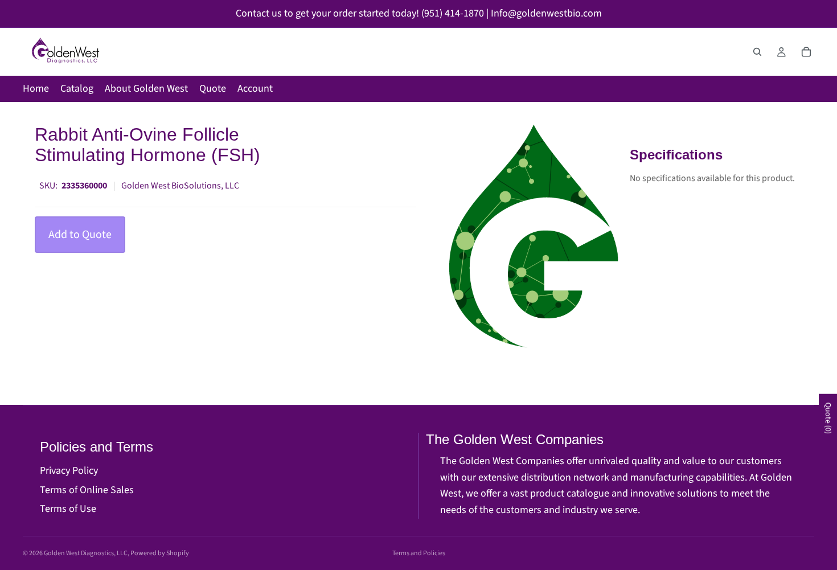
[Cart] (806, 51)
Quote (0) (828, 418)
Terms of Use (68, 509)
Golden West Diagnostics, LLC (86, 553)
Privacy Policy (69, 471)
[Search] (757, 51)
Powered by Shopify (159, 553)
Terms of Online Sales (87, 490)
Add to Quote (80, 235)
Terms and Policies (418, 553)
